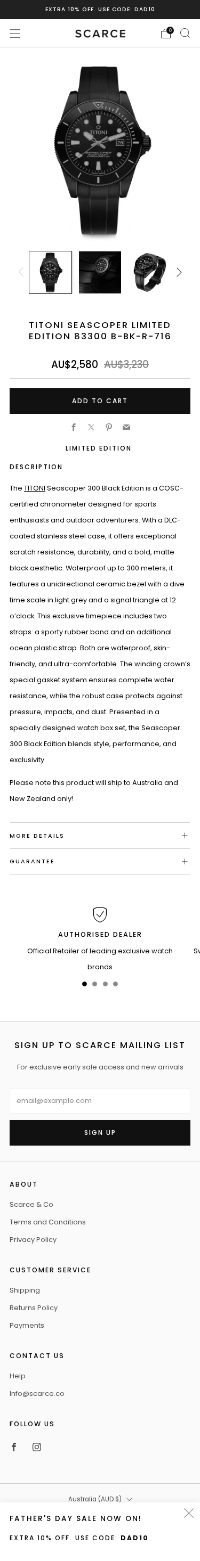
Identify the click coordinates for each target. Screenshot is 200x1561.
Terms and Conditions (48, 1222)
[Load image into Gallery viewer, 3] (149, 272)
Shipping (25, 1290)
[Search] (185, 33)
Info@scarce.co (37, 1393)
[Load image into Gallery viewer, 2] (99, 272)
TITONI (34, 488)
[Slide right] (177, 272)
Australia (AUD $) (95, 1499)
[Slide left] (22, 272)
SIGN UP (100, 1132)
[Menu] (15, 33)
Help (18, 1375)
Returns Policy (34, 1307)
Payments (27, 1325)
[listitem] (100, 9)
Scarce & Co (31, 1204)
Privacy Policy (33, 1239)
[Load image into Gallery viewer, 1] (50, 272)
